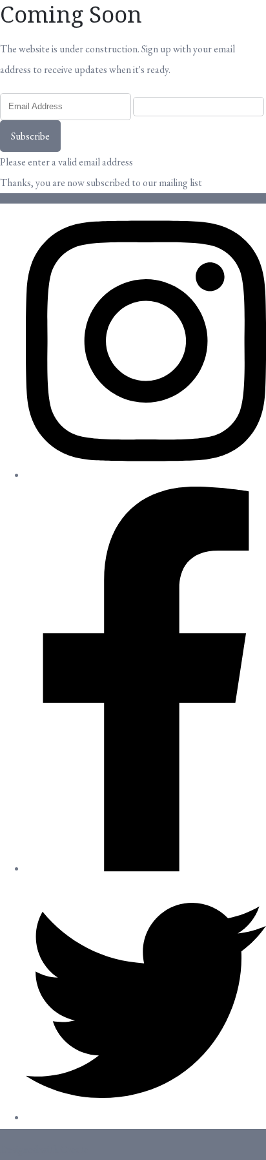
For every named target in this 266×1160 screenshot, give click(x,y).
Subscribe (30, 136)
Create (74, 1149)
